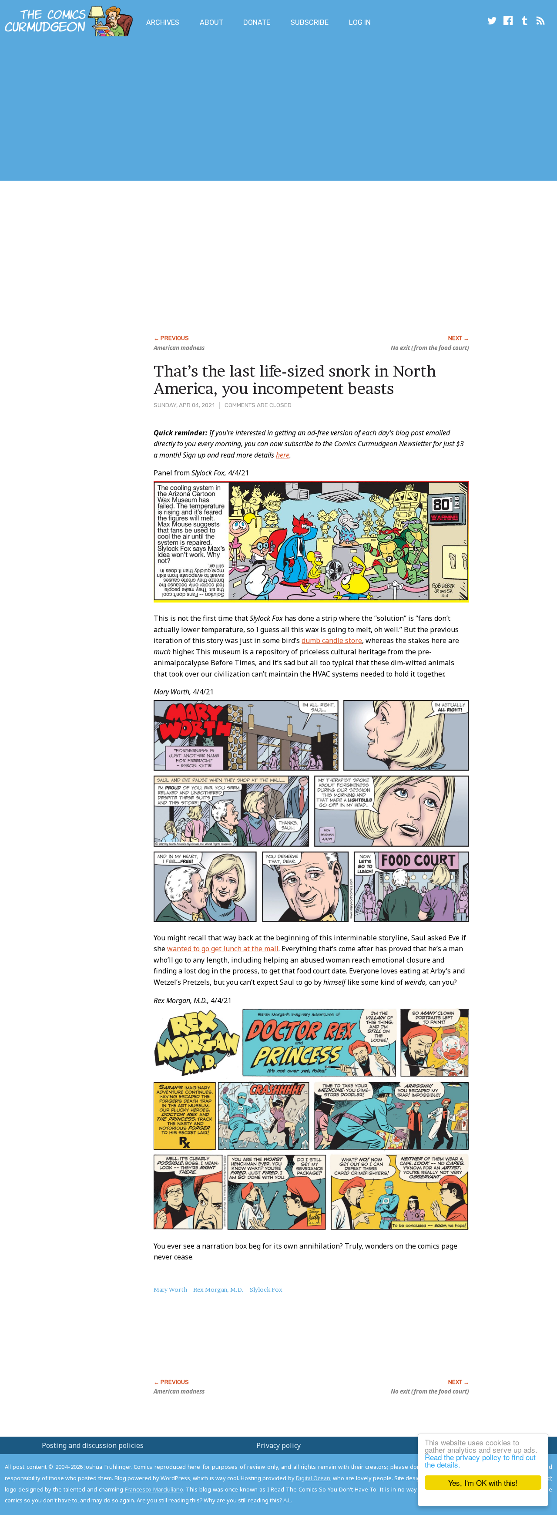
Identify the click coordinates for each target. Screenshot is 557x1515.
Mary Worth (170, 1289)
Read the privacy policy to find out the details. (480, 1460)
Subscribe (310, 22)
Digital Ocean (313, 1478)
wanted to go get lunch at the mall (222, 948)
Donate (256, 22)
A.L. (287, 1500)
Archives (162, 22)
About (211, 22)
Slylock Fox (266, 1289)
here (282, 455)
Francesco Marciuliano (154, 1489)
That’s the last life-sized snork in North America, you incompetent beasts (295, 379)
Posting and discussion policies (93, 1445)
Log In (360, 22)
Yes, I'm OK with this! (483, 1482)
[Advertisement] (158, 110)
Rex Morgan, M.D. (218, 1289)
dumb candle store (332, 640)
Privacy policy (278, 1445)
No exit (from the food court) (430, 348)
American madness (179, 348)
